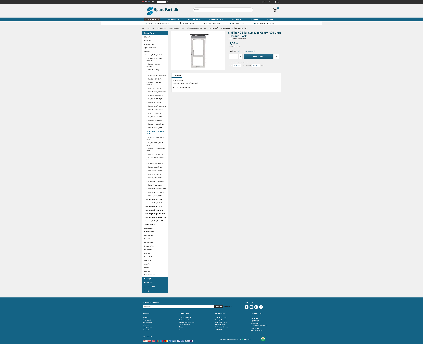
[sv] (149, 1)
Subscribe (218, 307)
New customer (268, 2)
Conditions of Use (220, 317)
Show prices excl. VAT (166, 2)
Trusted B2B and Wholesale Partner (158, 23)
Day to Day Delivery (238, 23)
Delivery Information (221, 320)
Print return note (220, 324)
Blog (180, 329)
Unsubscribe (228, 307)
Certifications (219, 329)
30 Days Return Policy (213, 23)
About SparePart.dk (185, 317)
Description (177, 75)
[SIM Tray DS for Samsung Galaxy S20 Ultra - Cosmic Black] (198, 50)
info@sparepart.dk (257, 330)
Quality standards (184, 324)
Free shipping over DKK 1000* (265, 23)
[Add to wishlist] (276, 56)
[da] (143, 1)
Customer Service (184, 320)
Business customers (221, 327)
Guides (181, 327)
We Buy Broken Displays (186, 322)
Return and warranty (221, 322)
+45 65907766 (255, 328)
